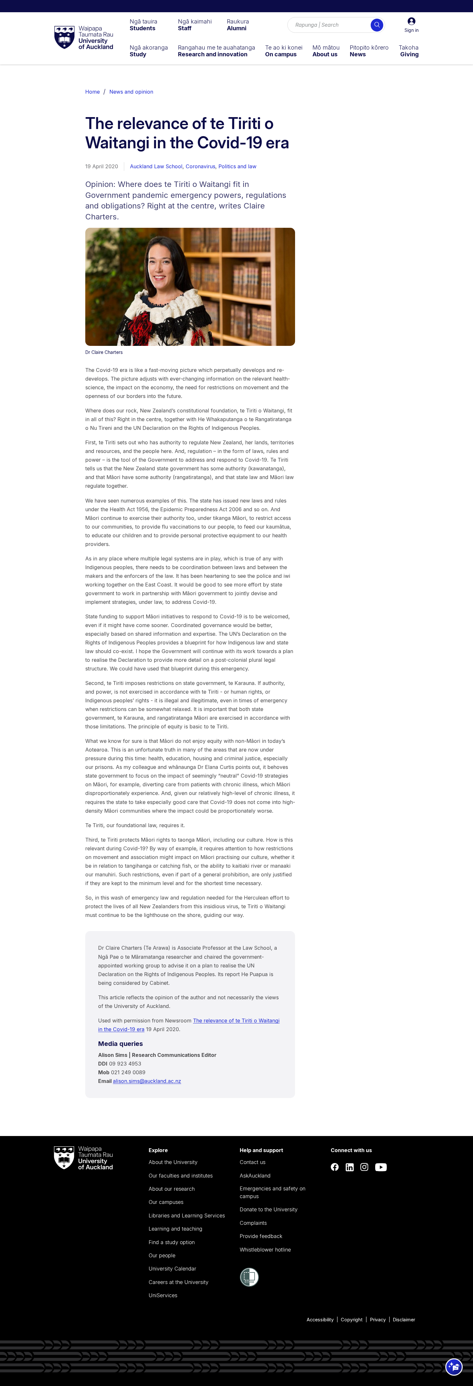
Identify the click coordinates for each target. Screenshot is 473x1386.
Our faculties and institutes (181, 1175)
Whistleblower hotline (265, 1249)
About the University (173, 1162)
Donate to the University (269, 1209)
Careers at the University (179, 1282)
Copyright (352, 1319)
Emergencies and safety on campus (272, 1192)
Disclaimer (404, 1319)
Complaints (253, 1223)
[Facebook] (335, 1167)
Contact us (252, 1162)
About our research (172, 1189)
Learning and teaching (175, 1228)
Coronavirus (200, 166)
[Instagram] (364, 1167)
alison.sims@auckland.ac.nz (147, 1081)
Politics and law (237, 166)
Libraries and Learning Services (187, 1215)
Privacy (378, 1319)
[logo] (83, 38)
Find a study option (172, 1242)
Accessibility (320, 1319)
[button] (411, 25)
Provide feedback (261, 1236)
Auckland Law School (156, 166)
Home (92, 91)
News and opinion (131, 91)
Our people (162, 1255)
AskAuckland (255, 1175)
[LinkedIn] (350, 1167)
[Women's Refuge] (249, 1285)
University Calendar (172, 1268)
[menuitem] (143, 24)
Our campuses (166, 1202)
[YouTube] (381, 1167)
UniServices (163, 1295)
